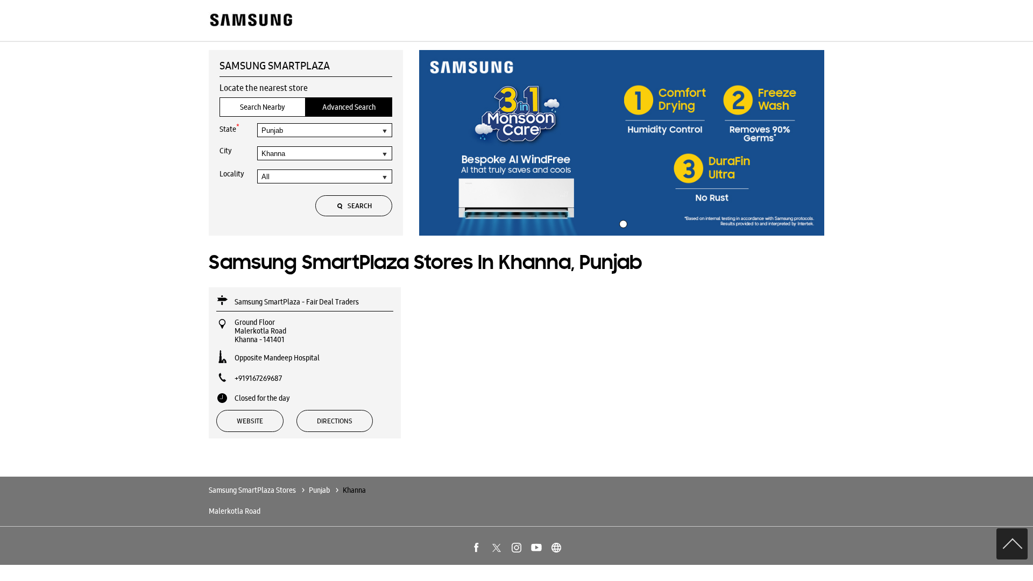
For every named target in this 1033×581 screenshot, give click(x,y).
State (229, 128)
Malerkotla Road (234, 511)
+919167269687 (258, 378)
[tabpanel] (622, 143)
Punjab (319, 490)
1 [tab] (622, 222)
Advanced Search (349, 107)
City (226, 150)
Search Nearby (262, 107)
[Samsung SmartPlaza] (250, 20)
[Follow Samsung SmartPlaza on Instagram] (516, 547)
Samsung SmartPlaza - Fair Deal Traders (297, 302)
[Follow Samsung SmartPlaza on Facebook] (476, 547)
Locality (232, 173)
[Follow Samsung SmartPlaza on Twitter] (496, 547)
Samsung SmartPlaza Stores (253, 490)
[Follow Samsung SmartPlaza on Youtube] (536, 547)
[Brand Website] (556, 547)
